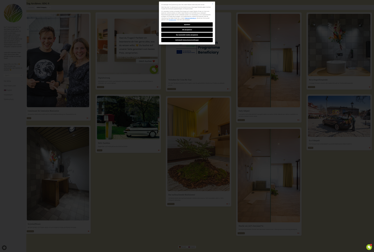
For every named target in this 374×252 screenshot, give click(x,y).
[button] (369, 247)
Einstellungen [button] (172, 20)
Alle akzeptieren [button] (187, 30)
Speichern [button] (187, 24)
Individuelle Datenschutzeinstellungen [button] (187, 40)
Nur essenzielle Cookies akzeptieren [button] (187, 35)
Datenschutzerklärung (190, 18)
